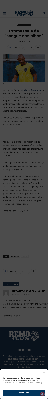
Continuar (24, 392)
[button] (44, 372)
